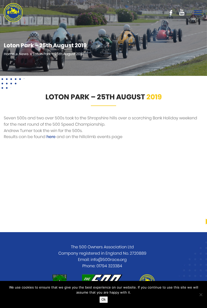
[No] (200, 294)
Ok (103, 299)
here (51, 137)
